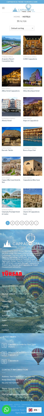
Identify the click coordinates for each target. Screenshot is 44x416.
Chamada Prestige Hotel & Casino (11, 213)
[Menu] (3, 8)
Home (17, 16)
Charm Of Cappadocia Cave (31, 213)
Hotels (5, 306)
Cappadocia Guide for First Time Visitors (22, 345)
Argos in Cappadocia (30, 121)
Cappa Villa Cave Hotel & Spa (11, 181)
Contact (5, 330)
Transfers (6, 311)
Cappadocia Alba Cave (31, 180)
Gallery (5, 325)
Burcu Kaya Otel (29, 150)
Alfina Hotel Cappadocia (11, 91)
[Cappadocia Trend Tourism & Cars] (23, 8)
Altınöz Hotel (6, 121)
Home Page (7, 301)
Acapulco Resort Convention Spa (8, 60)
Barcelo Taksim (7, 150)
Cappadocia (13, 360)
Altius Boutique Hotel (31, 91)
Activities (6, 315)
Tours (4, 320)
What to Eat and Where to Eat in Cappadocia (21, 353)
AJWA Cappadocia (30, 59)
